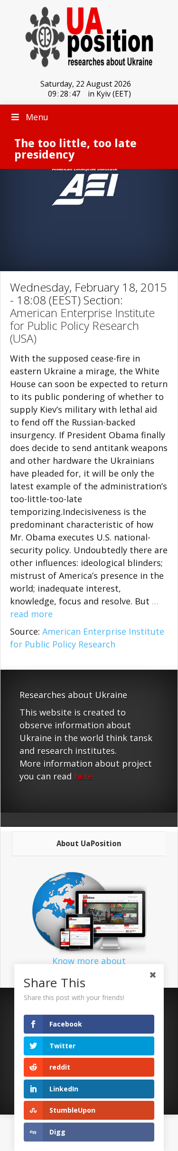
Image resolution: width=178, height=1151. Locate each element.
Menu (37, 117)
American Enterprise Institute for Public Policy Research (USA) (82, 325)
